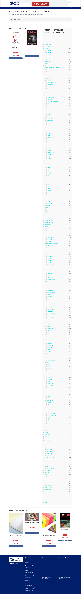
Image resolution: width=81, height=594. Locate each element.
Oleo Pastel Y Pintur (51, 313)
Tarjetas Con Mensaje (50, 468)
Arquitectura (50, 124)
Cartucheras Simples (51, 290)
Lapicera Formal (49, 453)
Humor (49, 93)
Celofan (49, 368)
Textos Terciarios (49, 485)
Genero (49, 186)
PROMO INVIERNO (48, 436)
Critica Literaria (51, 171)
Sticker (47, 466)
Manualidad (48, 351)
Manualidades (50, 358)
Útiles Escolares (48, 500)
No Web (47, 498)
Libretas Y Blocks (51, 300)
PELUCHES (47, 430)
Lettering (49, 148)
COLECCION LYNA (48, 46)
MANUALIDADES (51, 152)
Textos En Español (49, 481)
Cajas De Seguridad (51, 408)
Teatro (49, 114)
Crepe (49, 372)
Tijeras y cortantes (49, 400)
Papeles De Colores (51, 387)
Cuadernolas (50, 294)
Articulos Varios (49, 495)
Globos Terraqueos (51, 413)
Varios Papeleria (51, 423)
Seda (48, 398)
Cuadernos (50, 296)
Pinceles (49, 315)
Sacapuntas (50, 347)
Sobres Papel (50, 260)
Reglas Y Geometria (51, 279)
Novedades (30, 7)
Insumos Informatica (52, 415)
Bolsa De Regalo (49, 449)
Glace (49, 381)
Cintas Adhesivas (51, 233)
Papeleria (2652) (28, 577)
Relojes (47, 464)
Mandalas (49, 150)
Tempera (49, 324)
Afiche (49, 364)
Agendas (46, 37)
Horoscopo (50, 143)
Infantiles (49, 73)
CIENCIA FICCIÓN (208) (29, 564)
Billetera (48, 447)
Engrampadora (50, 273)
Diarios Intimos (49, 451)
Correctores (50, 330)
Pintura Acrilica (50, 317)
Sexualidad (50, 203)
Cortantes (49, 402)
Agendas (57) (27, 560)
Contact (49, 370)
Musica (49, 156)
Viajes (49, 116)
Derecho (49, 173)
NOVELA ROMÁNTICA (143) (30, 575)
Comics (49, 71)
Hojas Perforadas (51, 383)
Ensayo (49, 177)
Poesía (49, 112)
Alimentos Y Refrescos (50, 493)
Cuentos (49, 90)
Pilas (48, 419)
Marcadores (50, 343)
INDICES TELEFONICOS (49, 56)
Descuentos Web (48, 48)
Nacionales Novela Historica (53, 101)
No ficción (48, 165)
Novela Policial (50, 107)
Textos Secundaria (49, 483)
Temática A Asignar (49, 213)
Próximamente (47, 438)
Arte (48, 126)
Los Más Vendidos (45, 7)
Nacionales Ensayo (51, 192)
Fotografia (50, 139)
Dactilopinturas (51, 311)
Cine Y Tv (49, 129)
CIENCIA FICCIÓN (48, 44)
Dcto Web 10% (49, 50)
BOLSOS (46, 40)
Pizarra (49, 421)
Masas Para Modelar (51, 360)
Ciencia (49, 169)
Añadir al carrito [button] (15, 58)
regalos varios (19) (28, 585)
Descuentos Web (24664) (29, 565)
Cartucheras (48, 281)
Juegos (46, 59)
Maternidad (50, 154)
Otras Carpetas (50, 256)
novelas (47, 207)
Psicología (50, 199)
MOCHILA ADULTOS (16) (29, 572)
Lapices (49, 341)
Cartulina (49, 366)
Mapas (49, 275)
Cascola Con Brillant (51, 309)
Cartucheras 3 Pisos (51, 285)
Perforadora (50, 277)
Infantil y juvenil (49, 69)
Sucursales (24, 7)
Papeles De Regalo (49, 459)
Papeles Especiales (51, 389)
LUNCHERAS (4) (28, 570)
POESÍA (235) (27, 580)
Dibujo (49, 375)
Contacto (53, 7)
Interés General (51, 95)
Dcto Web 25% (49, 54)
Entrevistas (50, 182)
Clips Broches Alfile (51, 269)
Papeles (47, 362)
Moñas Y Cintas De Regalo (51, 457)
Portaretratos (49, 462)
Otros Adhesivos (51, 239)
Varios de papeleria (49, 406)
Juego (47, 63)
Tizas (49, 349)
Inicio (13, 7)
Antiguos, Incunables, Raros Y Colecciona (54, 67)
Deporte (49, 133)
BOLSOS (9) (27, 562)
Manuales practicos (49, 120)
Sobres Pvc (50, 262)
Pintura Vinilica (50, 322)
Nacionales (50, 99)
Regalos (46, 445)
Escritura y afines (49, 328)
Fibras (49, 334)
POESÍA (46, 432)
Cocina (49, 131)
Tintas (49, 326)
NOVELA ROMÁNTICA (49, 222)
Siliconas (49, 241)
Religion (49, 201)
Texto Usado (48, 476)
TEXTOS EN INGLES (48, 487)
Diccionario (48, 474)
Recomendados (37, 7)
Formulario (50, 379)
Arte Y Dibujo (50, 307)
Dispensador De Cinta (52, 271)
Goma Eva (49, 355)
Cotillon (49, 353)
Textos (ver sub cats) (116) (30, 587)
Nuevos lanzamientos (50, 209)
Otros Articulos (48, 224)
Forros (49, 298)
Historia (49, 190)
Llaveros (47, 455)
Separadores (50, 258)
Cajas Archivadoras (51, 247)
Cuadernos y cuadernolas (50, 292)
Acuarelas (49, 305)
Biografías (50, 167)
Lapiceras (49, 339)
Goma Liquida (50, 237)
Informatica (50, 146)
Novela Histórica (51, 105)
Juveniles (49, 76)
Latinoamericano (51, 97)
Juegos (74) (27, 567)
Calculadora (50, 266)
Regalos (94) (27, 583)
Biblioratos (50, 245)
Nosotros (17, 7)
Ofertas (47, 211)
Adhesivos (48, 228)
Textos (47, 478)
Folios (49, 254)
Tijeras (49, 404)
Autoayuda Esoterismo (52, 82)
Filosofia (49, 184)
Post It (49, 394)
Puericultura (50, 158)
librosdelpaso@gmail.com (14, 563)
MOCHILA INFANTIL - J (49, 220)
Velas (49, 425)
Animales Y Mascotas (51, 122)
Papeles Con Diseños (51, 385)
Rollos (49, 396)
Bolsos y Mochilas (48, 42)
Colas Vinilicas (50, 235)
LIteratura (48, 80)
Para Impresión (50, 392)
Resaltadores (50, 345)
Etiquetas (49, 377)
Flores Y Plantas (51, 137)
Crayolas (49, 332)
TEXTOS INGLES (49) (29, 590)
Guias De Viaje (50, 141)
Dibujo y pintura (49, 303)
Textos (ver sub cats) (49, 472)
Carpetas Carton (51, 249)
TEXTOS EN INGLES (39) (29, 588)
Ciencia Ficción (50, 86)
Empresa (49, 135)
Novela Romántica (51, 110)
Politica (49, 196)
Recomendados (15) (29, 582)
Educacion (49, 175)
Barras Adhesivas (51, 230)
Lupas (49, 417)
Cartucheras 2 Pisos (51, 283)
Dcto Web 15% (49, 52)
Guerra (49, 188)
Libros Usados (48, 78)
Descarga (17, 567)
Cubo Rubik (48, 61)
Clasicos (49, 88)
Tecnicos (49, 163)
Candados (49, 411)
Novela (49, 103)
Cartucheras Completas (52, 288)
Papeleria (46, 226)
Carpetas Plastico (51, 252)
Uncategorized (47, 491)
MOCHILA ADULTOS (48, 218)
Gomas (49, 336)
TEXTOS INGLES (48, 489)
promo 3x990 (47, 434)
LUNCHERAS (47, 216)
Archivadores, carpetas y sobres (52, 243)
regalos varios (47, 470)
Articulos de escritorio (50, 264)
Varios (46, 502)
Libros (46, 65)
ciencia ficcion (50, 84)
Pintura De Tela (50, 319)
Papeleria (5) (27, 578)
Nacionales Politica (51, 194)
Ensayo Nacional (51, 180)
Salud (49, 160)
